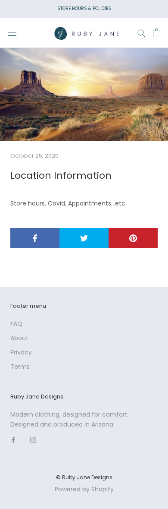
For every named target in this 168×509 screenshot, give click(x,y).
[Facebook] (13, 439)
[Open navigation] (12, 32)
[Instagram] (33, 439)
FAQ (16, 323)
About (19, 338)
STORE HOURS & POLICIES (84, 8)
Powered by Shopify (84, 489)
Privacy (21, 352)
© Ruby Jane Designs (84, 477)
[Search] (141, 32)
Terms (20, 366)
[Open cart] (156, 32)
